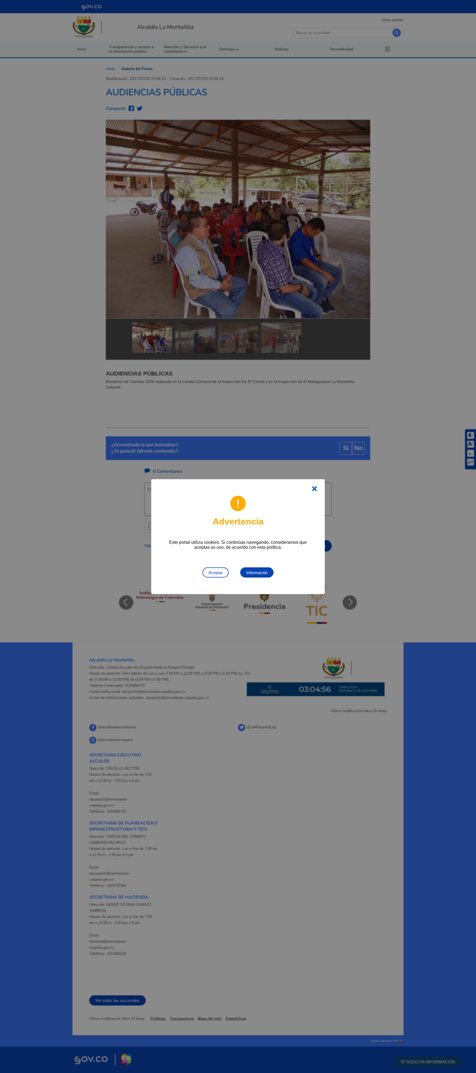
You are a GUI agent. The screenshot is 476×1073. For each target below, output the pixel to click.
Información (256, 572)
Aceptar (216, 572)
